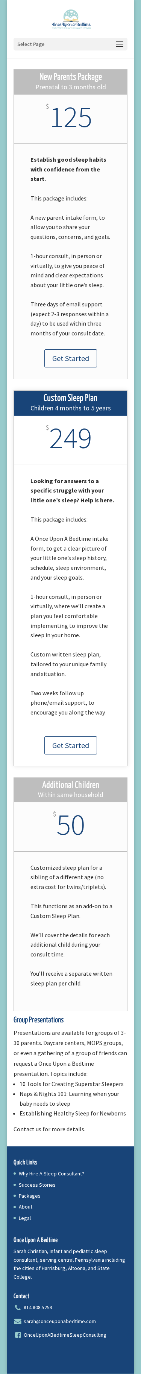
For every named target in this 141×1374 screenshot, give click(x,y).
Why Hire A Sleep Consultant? (51, 1173)
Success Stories (37, 1184)
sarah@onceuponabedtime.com (60, 1321)
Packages (30, 1195)
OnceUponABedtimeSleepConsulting (64, 1334)
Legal (25, 1218)
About (25, 1206)
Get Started (70, 358)
